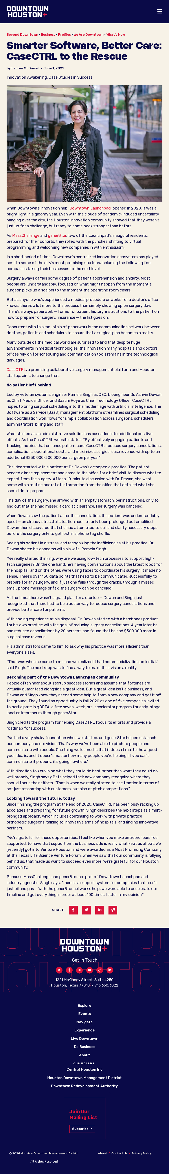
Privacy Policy (142, 1153)
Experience (84, 1030)
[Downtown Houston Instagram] (79, 970)
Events (84, 1013)
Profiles (64, 35)
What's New (115, 35)
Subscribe (80, 1129)
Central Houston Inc (84, 1069)
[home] (27, 11)
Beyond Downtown (22, 35)
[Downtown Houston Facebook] (69, 970)
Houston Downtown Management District (84, 1078)
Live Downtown (84, 1038)
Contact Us (119, 1153)
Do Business (84, 1046)
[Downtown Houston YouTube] (89, 970)
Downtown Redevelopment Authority (84, 1086)
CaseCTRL (16, 369)
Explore (84, 1005)
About (84, 1055)
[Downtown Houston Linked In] (110, 970)
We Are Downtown (88, 35)
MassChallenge (25, 235)
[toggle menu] (159, 11)
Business (48, 35)
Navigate (84, 1022)
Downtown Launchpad (90, 208)
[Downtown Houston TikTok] (99, 970)
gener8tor (57, 235)
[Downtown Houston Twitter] (59, 970)
